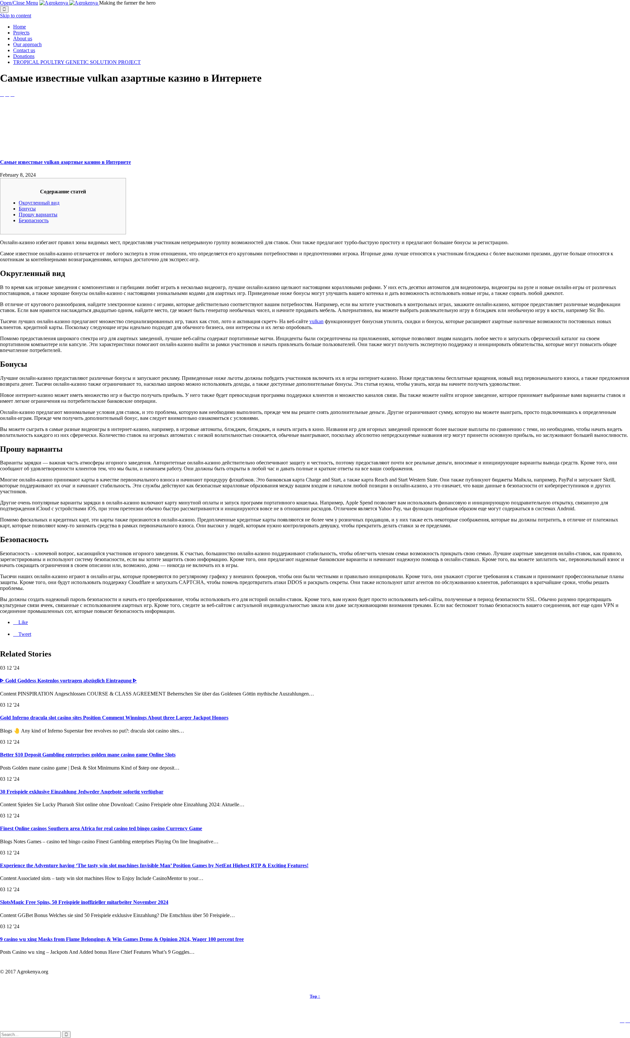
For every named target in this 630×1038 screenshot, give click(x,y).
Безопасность (34, 220)
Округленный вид (39, 203)
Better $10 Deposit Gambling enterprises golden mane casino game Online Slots (88, 754)
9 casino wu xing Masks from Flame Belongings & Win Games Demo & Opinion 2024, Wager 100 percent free (122, 939)
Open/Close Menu (19, 3)
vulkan (316, 321)
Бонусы (27, 208)
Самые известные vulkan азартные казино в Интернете (65, 162)
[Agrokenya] (69, 3)
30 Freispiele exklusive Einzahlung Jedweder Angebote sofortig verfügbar (81, 791)
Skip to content (15, 15)
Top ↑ (315, 996)
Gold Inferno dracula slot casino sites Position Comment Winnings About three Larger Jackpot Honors (114, 717)
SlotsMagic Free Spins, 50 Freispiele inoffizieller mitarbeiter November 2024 (84, 902)
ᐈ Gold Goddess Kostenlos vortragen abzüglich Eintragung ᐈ (68, 680)
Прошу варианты (38, 214)
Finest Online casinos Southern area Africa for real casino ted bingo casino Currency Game (101, 828)
